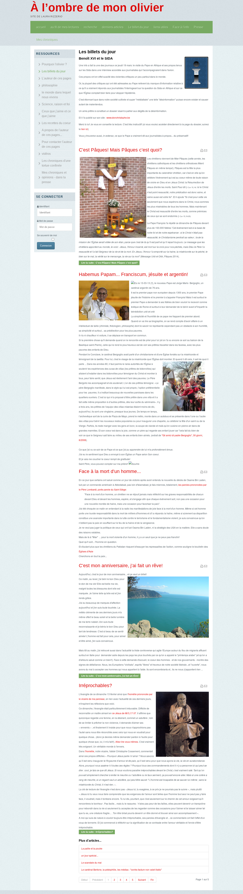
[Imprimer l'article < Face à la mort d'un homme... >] (201, 472)
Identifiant (44, 206)
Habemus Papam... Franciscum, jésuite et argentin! (133, 274)
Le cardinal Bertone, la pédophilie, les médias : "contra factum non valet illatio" (121, 869)
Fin (152, 879)
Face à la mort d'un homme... (110, 471)
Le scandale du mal (91, 862)
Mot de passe (46, 220)
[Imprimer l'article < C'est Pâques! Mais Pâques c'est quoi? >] (201, 151)
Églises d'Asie (86, 551)
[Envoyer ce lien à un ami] (205, 151)
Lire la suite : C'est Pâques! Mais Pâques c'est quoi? (109, 263)
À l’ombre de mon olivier (97, 7)
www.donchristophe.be (118, 117)
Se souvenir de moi (47, 235)
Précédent (97, 879)
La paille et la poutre (91, 848)
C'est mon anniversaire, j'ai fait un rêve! (121, 565)
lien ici (84, 129)
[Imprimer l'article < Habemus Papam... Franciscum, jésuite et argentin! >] (201, 275)
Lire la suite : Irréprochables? (97, 832)
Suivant (142, 879)
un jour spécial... (89, 855)
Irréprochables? (95, 685)
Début (84, 879)
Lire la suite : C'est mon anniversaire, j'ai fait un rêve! (110, 676)
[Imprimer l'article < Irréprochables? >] (201, 686)
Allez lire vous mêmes (126, 741)
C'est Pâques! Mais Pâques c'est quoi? (120, 149)
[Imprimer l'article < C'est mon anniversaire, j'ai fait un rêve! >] (201, 566)
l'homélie (89, 751)
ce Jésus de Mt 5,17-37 (124, 713)
